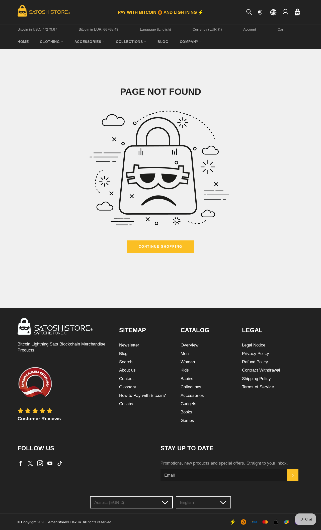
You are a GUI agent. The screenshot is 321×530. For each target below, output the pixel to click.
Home (23, 42)
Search (125, 362)
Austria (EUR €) (109, 502)
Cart (281, 29)
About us (127, 370)
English (187, 502)
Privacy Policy (255, 353)
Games (187, 420)
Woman (188, 362)
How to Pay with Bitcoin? (142, 395)
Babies (187, 378)
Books (186, 412)
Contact (126, 378)
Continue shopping (160, 246)
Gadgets (188, 403)
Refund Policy (255, 362)
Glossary (127, 387)
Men (185, 353)
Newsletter (129, 345)
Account (249, 29)
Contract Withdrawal (261, 370)
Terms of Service (258, 387)
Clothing (50, 42)
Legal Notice (253, 345)
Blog (162, 42)
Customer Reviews (39, 418)
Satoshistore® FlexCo (63, 522)
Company (190, 42)
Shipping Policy (256, 378)
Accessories (88, 42)
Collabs (126, 403)
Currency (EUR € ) (207, 29)
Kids (185, 370)
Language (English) (155, 29)
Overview (189, 345)
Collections (130, 42)
